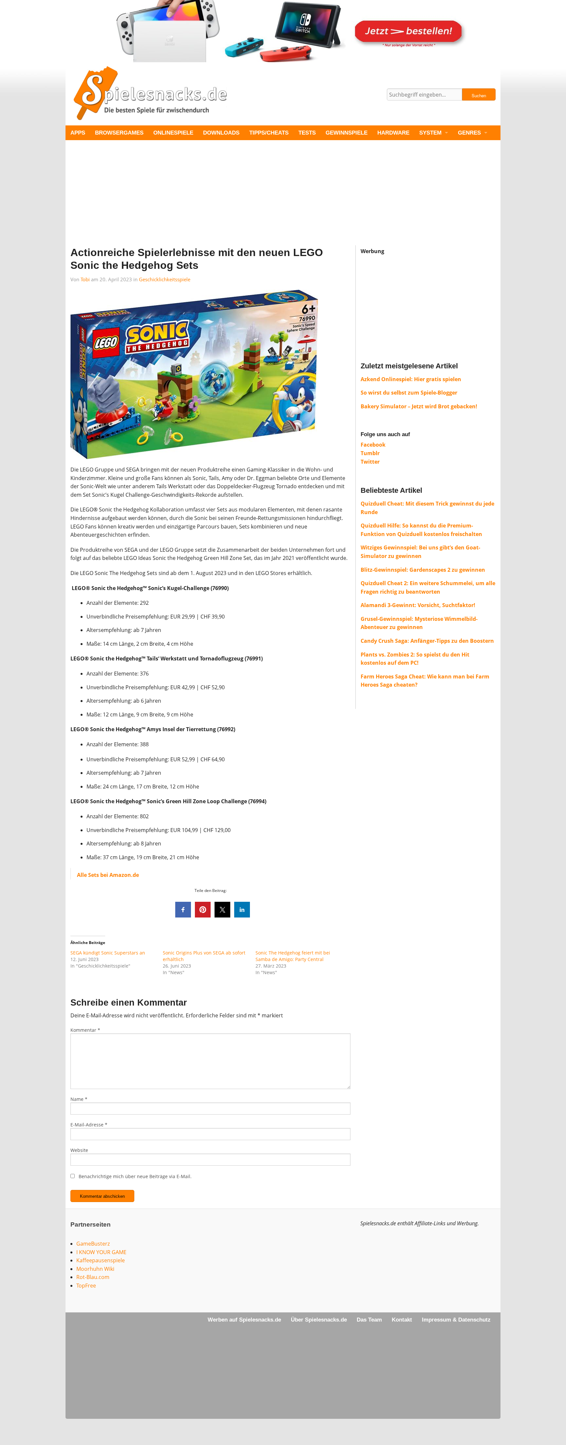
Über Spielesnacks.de (319, 1320)
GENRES (469, 133)
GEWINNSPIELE (347, 133)
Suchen (479, 95)
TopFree (86, 1285)
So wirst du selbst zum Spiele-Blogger (409, 392)
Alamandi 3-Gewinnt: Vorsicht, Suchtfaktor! (418, 605)
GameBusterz (93, 1243)
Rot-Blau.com (92, 1277)
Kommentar (85, 1030)
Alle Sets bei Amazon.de (108, 875)
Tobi (85, 279)
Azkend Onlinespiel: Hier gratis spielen (411, 379)
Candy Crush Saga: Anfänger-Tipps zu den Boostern (427, 640)
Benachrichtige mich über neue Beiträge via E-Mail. (135, 1176)
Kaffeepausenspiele (100, 1260)
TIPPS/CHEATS (269, 133)
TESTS (307, 133)
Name (78, 1099)
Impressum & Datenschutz (456, 1320)
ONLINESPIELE (173, 133)
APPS (77, 133)
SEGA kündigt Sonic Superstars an (107, 953)
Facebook (373, 444)
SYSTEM (430, 133)
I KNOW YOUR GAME (101, 1252)
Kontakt (402, 1320)
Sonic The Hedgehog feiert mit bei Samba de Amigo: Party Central (292, 956)
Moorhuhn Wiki (95, 1268)
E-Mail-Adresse (88, 1124)
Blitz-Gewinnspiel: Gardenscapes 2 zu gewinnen (423, 569)
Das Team (369, 1320)
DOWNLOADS (221, 133)
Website (79, 1150)
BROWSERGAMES (119, 133)
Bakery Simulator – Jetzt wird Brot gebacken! (419, 406)
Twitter (370, 461)
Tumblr (370, 453)
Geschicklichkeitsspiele (164, 279)
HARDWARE (393, 133)
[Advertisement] (262, 199)
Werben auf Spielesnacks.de (244, 1320)
